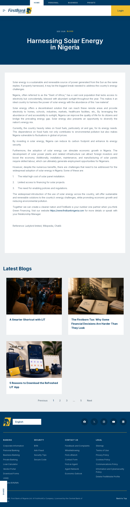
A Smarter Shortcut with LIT (27, 319)
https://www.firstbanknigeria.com (67, 210)
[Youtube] (113, 421)
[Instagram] (103, 421)
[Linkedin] (123, 421)
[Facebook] (84, 421)
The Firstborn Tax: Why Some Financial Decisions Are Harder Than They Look (94, 323)
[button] (3, 477)
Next (89, 400)
